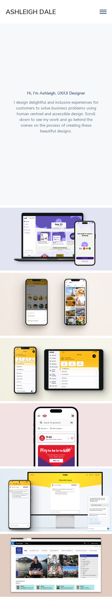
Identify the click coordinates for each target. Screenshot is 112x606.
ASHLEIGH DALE (31, 11)
